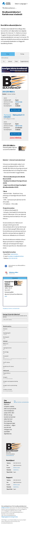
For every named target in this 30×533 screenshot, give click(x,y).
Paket (16, 61)
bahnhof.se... (14, 254)
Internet (10, 61)
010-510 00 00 (13, 258)
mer (6, 296)
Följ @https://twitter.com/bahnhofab (11, 308)
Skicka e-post (16, 467)
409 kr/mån (18, 102)
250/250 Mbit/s (8, 92)
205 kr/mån (16, 134)
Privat (7, 54)
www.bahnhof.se (10, 455)
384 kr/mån (18, 125)
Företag (22, 54)
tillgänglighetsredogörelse (9, 517)
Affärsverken (5, 507)
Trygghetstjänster (24, 61)
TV (3, 61)
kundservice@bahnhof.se (16, 256)
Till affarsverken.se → (9, 8)
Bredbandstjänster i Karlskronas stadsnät (12, 13)
